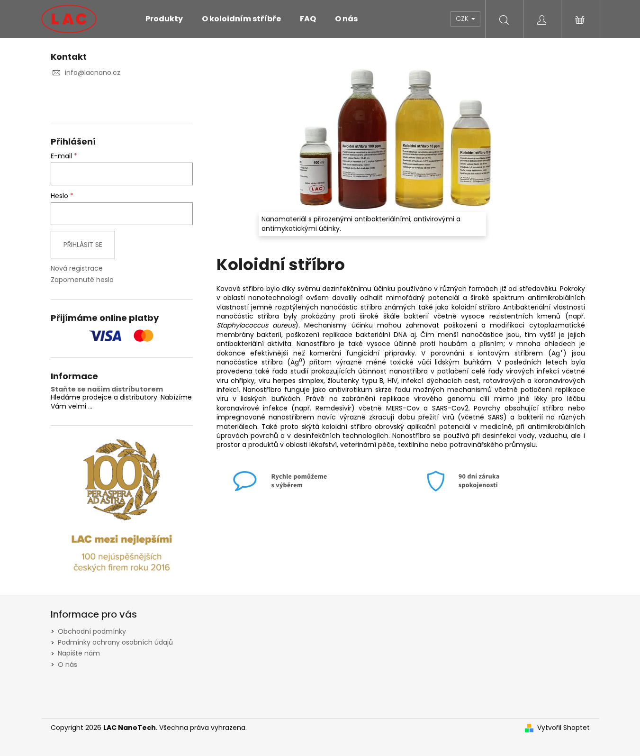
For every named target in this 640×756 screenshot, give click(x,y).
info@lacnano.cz (92, 72)
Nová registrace (77, 268)
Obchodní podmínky (92, 631)
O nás (67, 664)
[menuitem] (164, 19)
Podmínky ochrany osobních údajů (115, 642)
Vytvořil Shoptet (563, 727)
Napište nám (79, 653)
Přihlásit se (82, 244)
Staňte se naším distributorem (107, 389)
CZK (463, 18)
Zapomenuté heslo (82, 279)
